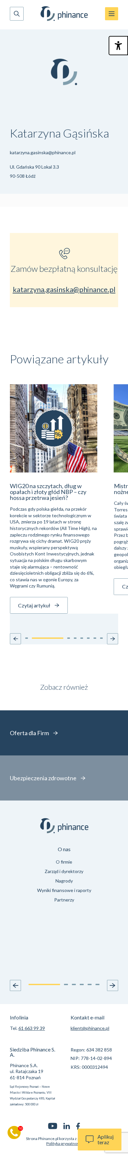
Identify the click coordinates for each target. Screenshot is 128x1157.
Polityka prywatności (64, 1143)
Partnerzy (64, 899)
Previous (15, 985)
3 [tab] (74, 984)
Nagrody (64, 881)
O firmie (64, 862)
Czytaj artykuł (34, 605)
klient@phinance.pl (90, 1028)
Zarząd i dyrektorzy (64, 871)
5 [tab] (90, 984)
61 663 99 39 (31, 1028)
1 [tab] (44, 984)
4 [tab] (82, 984)
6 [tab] (97, 984)
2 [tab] (66, 984)
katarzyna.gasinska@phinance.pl (42, 152)
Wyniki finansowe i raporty (64, 890)
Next (112, 985)
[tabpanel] (64, 875)
